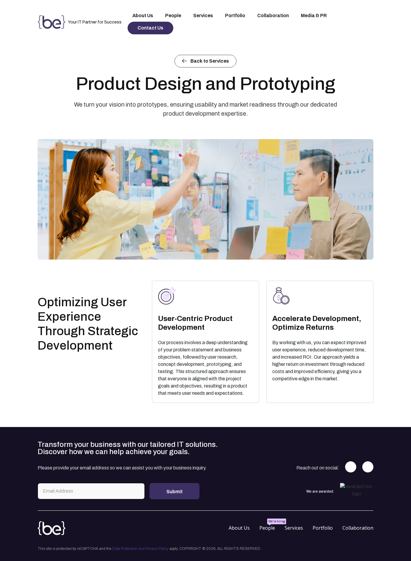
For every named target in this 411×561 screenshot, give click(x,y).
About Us (239, 528)
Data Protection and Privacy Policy (140, 549)
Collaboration (357, 528)
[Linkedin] (367, 466)
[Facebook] (350, 466)
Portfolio (323, 528)
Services (294, 528)
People (267, 528)
